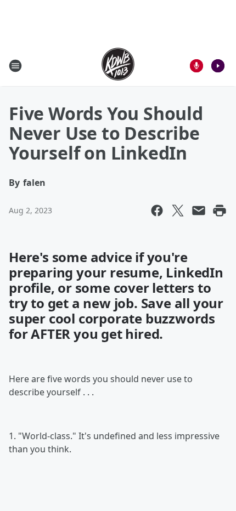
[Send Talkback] (196, 65)
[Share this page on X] (178, 210)
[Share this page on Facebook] (157, 210)
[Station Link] (118, 65)
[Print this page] (219, 210)
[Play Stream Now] (217, 65)
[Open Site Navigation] (15, 65)
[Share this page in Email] (198, 210)
